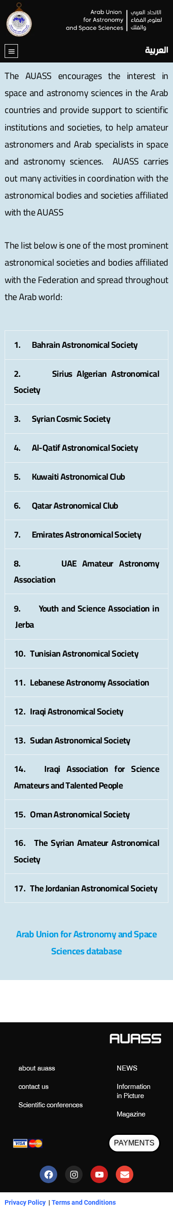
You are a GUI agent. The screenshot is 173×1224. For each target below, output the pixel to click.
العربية (156, 51)
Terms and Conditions (84, 1202)
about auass (36, 1069)
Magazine (131, 1115)
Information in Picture (133, 1092)
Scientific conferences (50, 1105)
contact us (33, 1087)
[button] (11, 51)
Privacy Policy (25, 1202)
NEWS (127, 1069)
